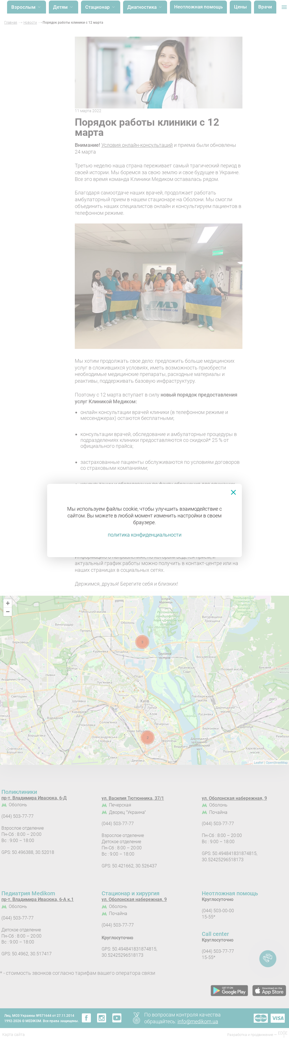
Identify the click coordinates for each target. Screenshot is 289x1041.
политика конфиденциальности (144, 535)
